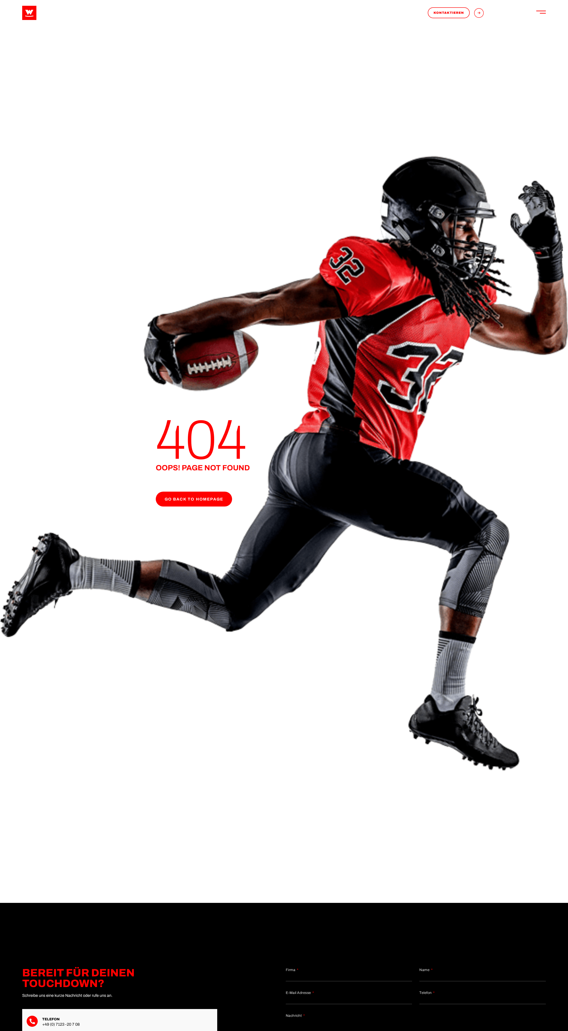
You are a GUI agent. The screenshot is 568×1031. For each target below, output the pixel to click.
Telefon (425, 992)
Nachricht (294, 1015)
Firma (291, 969)
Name (424, 969)
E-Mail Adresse (299, 992)
